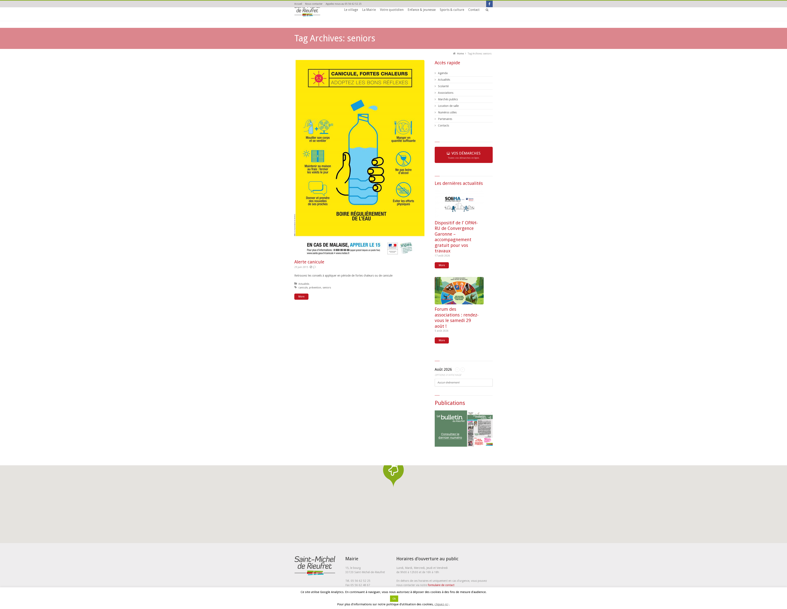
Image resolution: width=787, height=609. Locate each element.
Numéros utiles (447, 112)
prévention (315, 287)
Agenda (443, 73)
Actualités (303, 283)
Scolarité (443, 86)
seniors (327, 287)
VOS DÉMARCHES (464, 155)
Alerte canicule (309, 261)
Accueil (298, 3)
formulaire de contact (441, 585)
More (301, 296)
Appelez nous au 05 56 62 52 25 (344, 3)
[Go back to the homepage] (307, 10)
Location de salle (448, 105)
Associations (445, 92)
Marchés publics (448, 99)
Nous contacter (314, 3)
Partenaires (445, 119)
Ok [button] (394, 604)
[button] (393, 473)
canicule (303, 287)
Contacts (443, 125)
